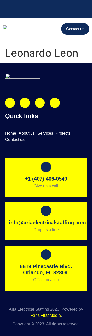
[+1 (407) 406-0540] (5, 5)
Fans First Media (45, 315)
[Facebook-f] (25, 103)
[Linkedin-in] (40, 103)
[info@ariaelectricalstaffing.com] (18, 5)
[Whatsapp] (55, 103)
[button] (56, 29)
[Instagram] (10, 103)
